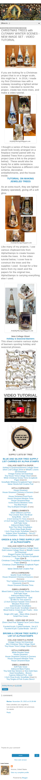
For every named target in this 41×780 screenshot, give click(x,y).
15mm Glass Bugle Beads (20, 529)
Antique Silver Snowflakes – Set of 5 (20, 533)
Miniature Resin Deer (20, 604)
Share (5, 689)
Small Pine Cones (20, 616)
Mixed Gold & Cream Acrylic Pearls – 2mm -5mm (20, 611)
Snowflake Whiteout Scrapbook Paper (16, 482)
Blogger (25, 778)
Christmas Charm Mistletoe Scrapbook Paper (20, 565)
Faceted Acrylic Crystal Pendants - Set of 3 (20, 626)
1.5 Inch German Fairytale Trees (17, 521)
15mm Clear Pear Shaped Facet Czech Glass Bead (20, 623)
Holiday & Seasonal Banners (20, 339)
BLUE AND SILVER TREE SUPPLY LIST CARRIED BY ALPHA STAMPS (20, 460)
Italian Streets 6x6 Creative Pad (20, 484)
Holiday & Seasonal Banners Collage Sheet (20, 468)
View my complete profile (20, 772)
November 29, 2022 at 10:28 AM (24, 701)
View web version (20, 760)
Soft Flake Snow (20, 523)
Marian (9, 701)
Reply (9, 712)
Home (20, 755)
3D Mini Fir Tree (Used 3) (20, 600)
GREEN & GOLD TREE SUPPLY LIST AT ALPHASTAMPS (20, 540)
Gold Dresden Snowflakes (20, 606)
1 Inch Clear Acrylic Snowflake (17, 531)
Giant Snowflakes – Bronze (14, 535)
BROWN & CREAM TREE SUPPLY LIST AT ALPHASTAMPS (20, 634)
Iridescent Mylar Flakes (20, 525)
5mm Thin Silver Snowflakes (20, 527)
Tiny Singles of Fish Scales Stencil (20, 679)
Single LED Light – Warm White (17, 614)
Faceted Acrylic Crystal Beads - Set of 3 (20, 629)
